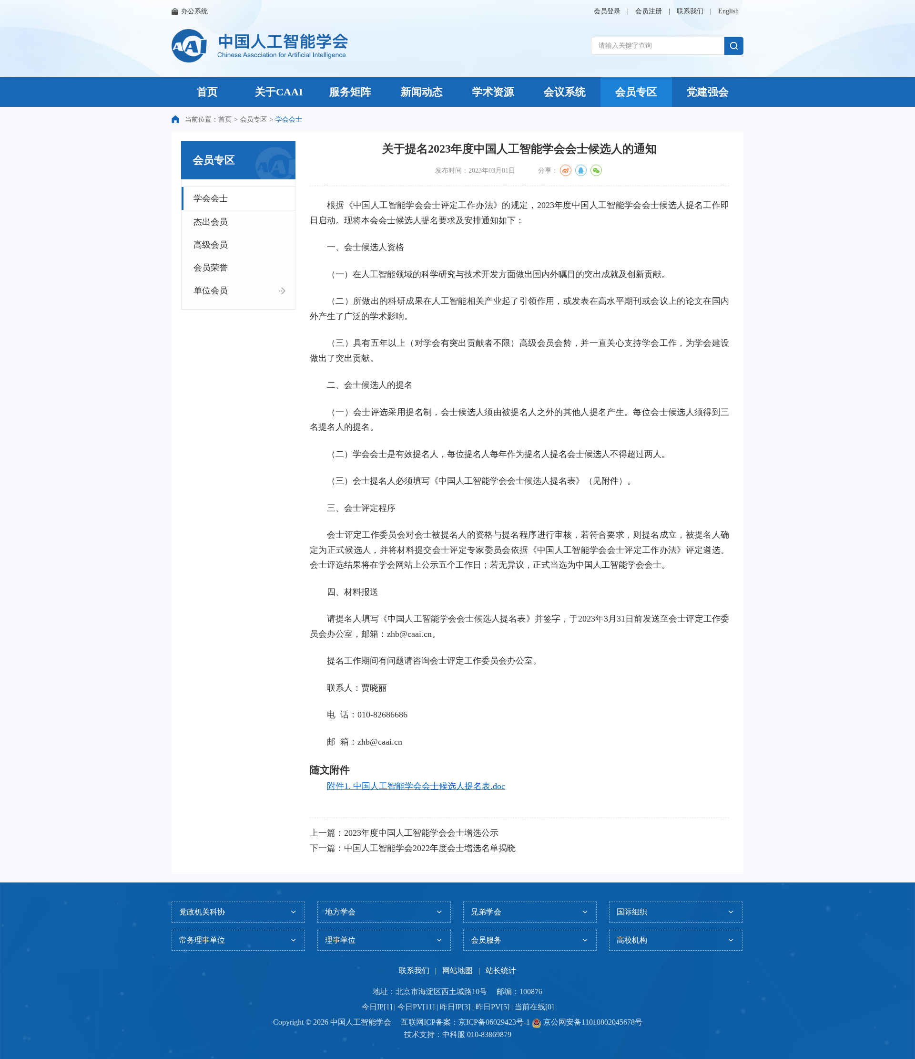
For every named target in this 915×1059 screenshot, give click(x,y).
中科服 (453, 1034)
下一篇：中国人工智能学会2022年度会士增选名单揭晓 (413, 848)
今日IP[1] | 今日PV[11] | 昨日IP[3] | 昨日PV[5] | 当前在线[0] (458, 1007)
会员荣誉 (210, 267)
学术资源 (493, 92)
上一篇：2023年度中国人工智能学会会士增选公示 (404, 833)
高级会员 (210, 244)
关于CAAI (279, 92)
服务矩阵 (350, 92)
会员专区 (636, 92)
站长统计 (501, 970)
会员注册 (648, 11)
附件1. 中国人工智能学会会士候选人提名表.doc (416, 786)
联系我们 (690, 11)
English (728, 11)
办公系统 (194, 11)
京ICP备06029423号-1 (494, 1022)
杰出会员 (210, 222)
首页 (207, 92)
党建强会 (708, 92)
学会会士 (210, 198)
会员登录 (607, 11)
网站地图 (457, 970)
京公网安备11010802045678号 (591, 1022)
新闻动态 (422, 92)
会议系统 (565, 92)
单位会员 (210, 290)
